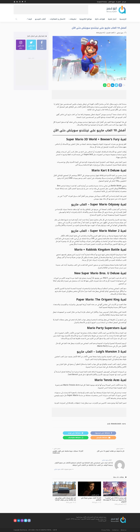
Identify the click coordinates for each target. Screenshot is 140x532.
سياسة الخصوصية (102, 2)
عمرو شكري (120, 33)
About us (123, 530)
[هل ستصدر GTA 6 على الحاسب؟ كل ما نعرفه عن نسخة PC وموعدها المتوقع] (114, 489)
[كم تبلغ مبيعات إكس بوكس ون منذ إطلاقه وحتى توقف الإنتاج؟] (64, 489)
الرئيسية (123, 19)
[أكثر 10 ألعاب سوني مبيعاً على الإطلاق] (89, 489)
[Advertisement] (51, 9)
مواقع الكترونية (85, 19)
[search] (16, 19)
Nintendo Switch (116, 424)
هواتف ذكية (100, 19)
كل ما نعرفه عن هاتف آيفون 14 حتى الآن (110, 451)
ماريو (108, 424)
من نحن (124, 2)
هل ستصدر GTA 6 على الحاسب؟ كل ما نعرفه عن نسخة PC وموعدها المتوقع (114, 500)
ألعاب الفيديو (40, 19)
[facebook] (41, 45)
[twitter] (31, 45)
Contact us (115, 530)
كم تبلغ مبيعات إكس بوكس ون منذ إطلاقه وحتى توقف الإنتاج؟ (65, 499)
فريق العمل (111, 2)
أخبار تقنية (112, 19)
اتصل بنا (118, 2)
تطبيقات (72, 19)
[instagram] (21, 45)
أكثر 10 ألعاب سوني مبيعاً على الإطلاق (91, 499)
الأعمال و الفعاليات (57, 19)
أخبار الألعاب (120, 495)
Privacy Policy (105, 530)
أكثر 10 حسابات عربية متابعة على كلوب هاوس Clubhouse (68, 452)
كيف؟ (29, 19)
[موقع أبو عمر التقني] (118, 519)
